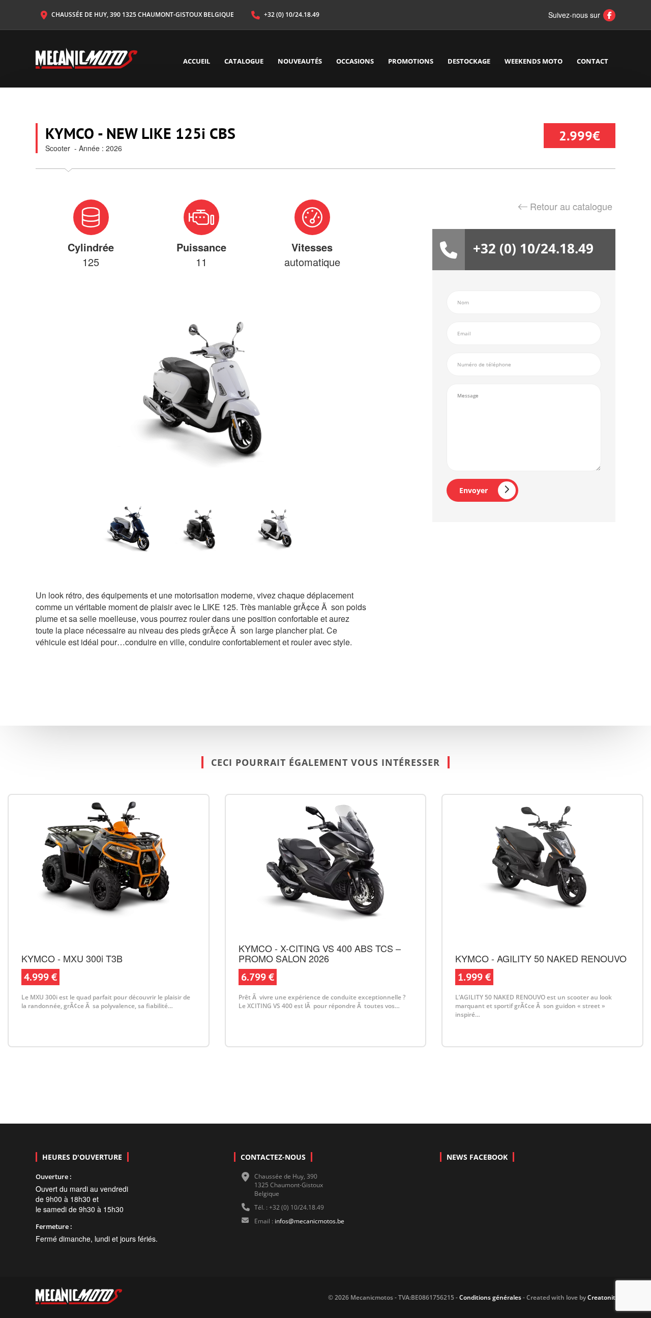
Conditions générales (489, 1297)
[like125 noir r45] (201, 530)
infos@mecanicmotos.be (309, 1221)
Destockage (469, 61)
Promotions (410, 61)
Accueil (196, 61)
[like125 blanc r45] (274, 530)
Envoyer (473, 490)
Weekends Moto (534, 61)
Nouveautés (300, 61)
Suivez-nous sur (579, 15)
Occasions (355, 61)
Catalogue (243, 61)
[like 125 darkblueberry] (128, 530)
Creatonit (601, 1297)
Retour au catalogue (571, 206)
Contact (592, 61)
